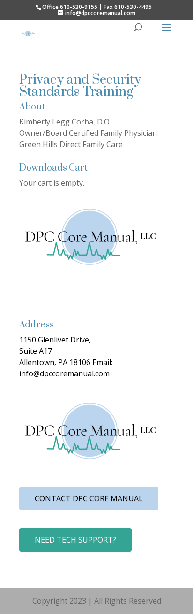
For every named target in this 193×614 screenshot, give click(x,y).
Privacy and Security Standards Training (80, 85)
